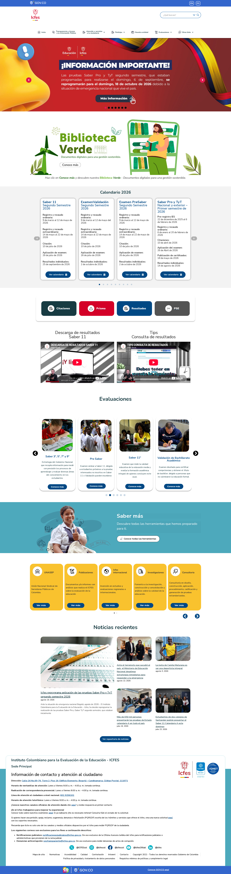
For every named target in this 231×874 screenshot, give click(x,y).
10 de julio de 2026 (52, 245)
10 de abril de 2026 (167, 241)
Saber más (130, 516)
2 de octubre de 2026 (94, 263)
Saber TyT (173, 456)
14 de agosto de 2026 (170, 264)
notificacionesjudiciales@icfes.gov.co (62, 835)
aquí (73, 805)
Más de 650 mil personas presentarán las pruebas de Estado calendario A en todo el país (134, 720)
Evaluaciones (164, 32)
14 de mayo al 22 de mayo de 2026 (58, 233)
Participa (118, 32)
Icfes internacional (120, 571)
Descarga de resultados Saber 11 (77, 335)
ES (198, 3)
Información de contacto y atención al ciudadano (56, 774)
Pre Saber (57, 459)
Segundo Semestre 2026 (57, 205)
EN (191, 3)
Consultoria (188, 572)
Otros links (186, 32)
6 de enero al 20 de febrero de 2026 (172, 231)
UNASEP (49, 572)
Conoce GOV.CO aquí (158, 869)
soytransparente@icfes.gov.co (59, 841)
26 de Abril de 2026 (169, 249)
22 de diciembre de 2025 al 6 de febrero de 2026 (172, 219)
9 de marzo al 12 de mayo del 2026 (96, 219)
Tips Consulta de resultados (154, 335)
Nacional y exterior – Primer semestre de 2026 (172, 206)
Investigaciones (156, 572)
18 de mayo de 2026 (172, 257)
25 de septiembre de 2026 (56, 263)
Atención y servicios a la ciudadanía (94, 32)
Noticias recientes (115, 627)
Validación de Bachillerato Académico (135, 459)
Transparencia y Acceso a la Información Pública (66, 32)
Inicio (43, 32)
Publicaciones (86, 572)
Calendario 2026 (115, 192)
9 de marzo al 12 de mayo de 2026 (57, 219)
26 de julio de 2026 (55, 254)
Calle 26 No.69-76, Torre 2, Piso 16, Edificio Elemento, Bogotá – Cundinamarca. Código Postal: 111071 (75, 780)
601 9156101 (67, 795)
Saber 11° (96, 457)
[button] (93, 32)
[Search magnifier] (198, 15)
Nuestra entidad (141, 32)
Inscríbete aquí (114, 96)
